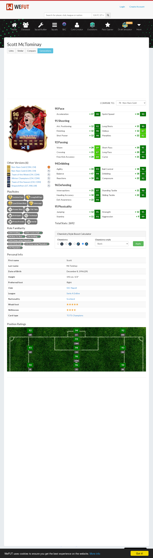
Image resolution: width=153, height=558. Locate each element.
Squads (54, 29)
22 (137, 135)
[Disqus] (76, 462)
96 (143, 169)
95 (143, 147)
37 (92, 114)
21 (92, 152)
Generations (45, 50)
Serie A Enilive (73, 293)
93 (97, 169)
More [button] (139, 29)
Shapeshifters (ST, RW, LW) (24, 185)
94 (97, 173)
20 (137, 147)
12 (92, 126)
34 (137, 114)
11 (92, 216)
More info (95, 553)
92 (97, 126)
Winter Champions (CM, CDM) (26, 178)
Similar (20, 50)
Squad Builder (41, 29)
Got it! (139, 553)
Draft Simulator (125, 26)
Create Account (136, 6)
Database (25, 29)
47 (92, 173)
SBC (64, 29)
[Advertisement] (76, 76)
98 (97, 135)
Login (122, 6)
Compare (31, 50)
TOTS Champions (75, 315)
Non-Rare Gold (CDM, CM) (24, 167)
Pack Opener (107, 29)
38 (92, 169)
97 (97, 190)
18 (137, 169)
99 (143, 152)
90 (97, 114)
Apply (138, 243)
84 (97, 156)
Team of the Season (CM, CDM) (26, 182)
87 (143, 130)
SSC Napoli (72, 288)
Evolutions (92, 29)
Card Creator (77, 29)
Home (14, 29)
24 (92, 147)
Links (11, 50)
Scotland (71, 299)
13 (137, 126)
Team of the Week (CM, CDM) (25, 174)
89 (97, 147)
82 (143, 135)
